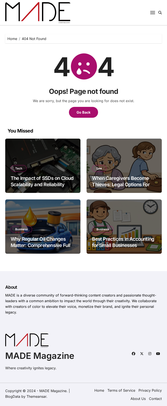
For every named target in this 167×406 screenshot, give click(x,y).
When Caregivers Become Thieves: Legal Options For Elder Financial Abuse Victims (124, 184)
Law (99, 168)
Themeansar (36, 396)
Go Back (83, 112)
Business (21, 229)
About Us (138, 398)
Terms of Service (121, 390)
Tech (18, 168)
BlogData (12, 396)
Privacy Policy (150, 390)
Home (99, 390)
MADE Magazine (39, 355)
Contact (155, 398)
